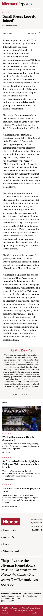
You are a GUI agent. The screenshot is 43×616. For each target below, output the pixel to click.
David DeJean (11, 25)
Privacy (25, 610)
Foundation (11, 530)
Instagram (36, 526)
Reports (8, 537)
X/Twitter (36, 522)
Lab (6, 544)
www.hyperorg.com (13, 145)
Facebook (37, 529)
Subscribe (36, 519)
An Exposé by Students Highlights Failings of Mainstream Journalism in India (20, 464)
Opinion (6, 12)
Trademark (18, 610)
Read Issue (20, 394)
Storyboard (11, 551)
